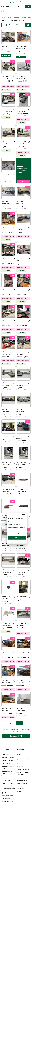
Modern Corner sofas (23, 767)
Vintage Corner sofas (23, 769)
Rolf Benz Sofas (6, 755)
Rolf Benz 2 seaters (7, 760)
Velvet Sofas (20, 788)
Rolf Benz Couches (6, 763)
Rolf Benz (16, 17)
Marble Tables (21, 791)
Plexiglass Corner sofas (8, 788)
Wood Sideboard (22, 783)
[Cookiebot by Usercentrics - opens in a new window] (21, 514)
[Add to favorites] (14, 46)
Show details (21, 533)
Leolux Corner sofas (23, 752)
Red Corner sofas (6, 798)
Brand (9, 17)
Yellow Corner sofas (7, 796)
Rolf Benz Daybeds (6, 771)
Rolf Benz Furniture (7, 752)
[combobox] (15, 11)
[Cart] (18, 6)
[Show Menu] (29, 11)
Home (3, 17)
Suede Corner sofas (7, 786)
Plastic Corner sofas (7, 783)
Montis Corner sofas (23, 760)
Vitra (18, 786)
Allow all (17, 537)
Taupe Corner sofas (7, 801)
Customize (16, 540)
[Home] (8, 6)
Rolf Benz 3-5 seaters (7, 757)
